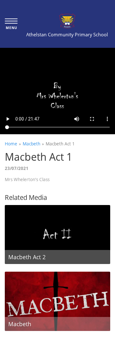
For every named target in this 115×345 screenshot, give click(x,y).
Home (11, 144)
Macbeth (31, 144)
